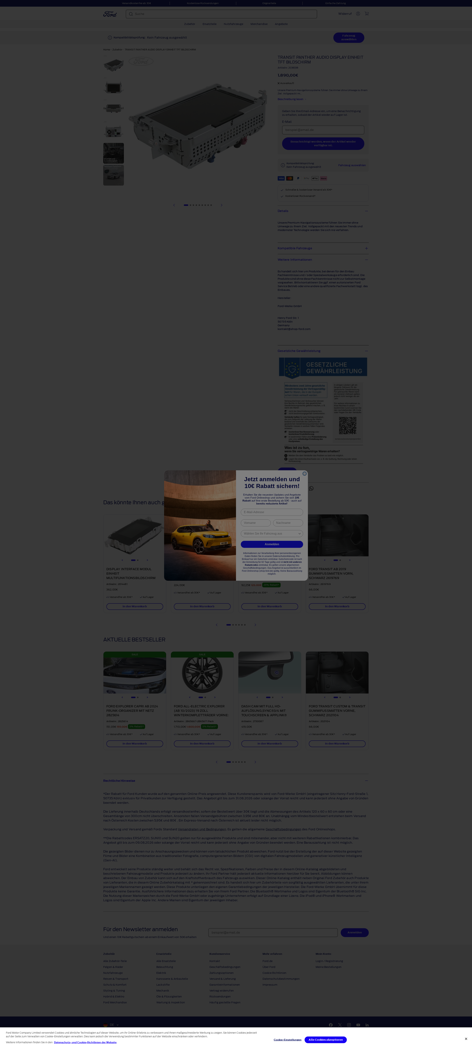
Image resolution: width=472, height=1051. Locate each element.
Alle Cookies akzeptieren (326, 1040)
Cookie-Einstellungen (288, 1040)
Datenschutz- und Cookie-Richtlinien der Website (85, 1042)
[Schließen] (466, 1039)
